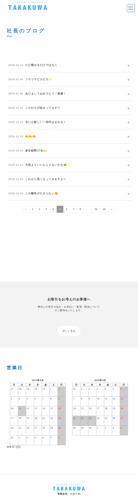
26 (104, 209)
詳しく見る (69, 331)
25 (96, 209)
